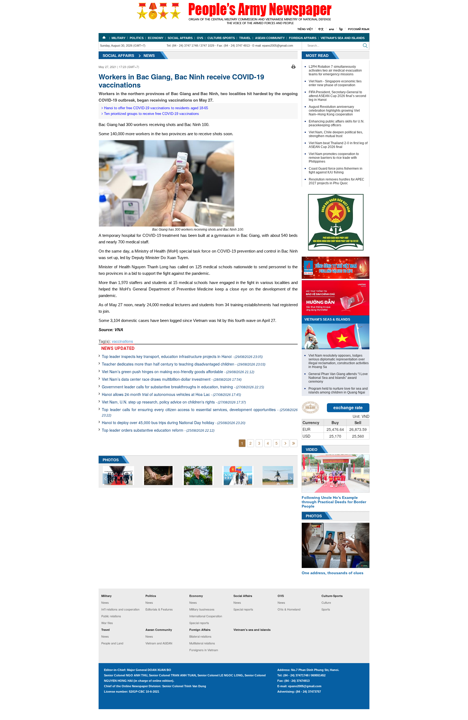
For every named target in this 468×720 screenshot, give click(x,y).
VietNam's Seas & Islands (327, 319)
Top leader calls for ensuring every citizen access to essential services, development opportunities (200, 412)
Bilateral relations (200, 636)
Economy (155, 38)
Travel (245, 38)
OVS (200, 38)
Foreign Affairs (302, 38)
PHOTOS (111, 460)
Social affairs (118, 55)
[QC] (335, 266)
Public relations (111, 616)
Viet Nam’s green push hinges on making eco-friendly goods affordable (178, 371)
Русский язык (358, 29)
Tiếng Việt (305, 29)
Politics (137, 38)
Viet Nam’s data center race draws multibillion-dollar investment (172, 379)
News (149, 55)
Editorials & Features (159, 609)
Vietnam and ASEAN (158, 643)
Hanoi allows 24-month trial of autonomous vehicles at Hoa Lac (171, 394)
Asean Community (270, 38)
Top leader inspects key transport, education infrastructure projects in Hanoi (182, 356)
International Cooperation (205, 616)
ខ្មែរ (341, 29)
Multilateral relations (202, 643)
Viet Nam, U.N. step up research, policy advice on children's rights (174, 402)
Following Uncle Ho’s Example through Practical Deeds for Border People (334, 501)
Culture (326, 602)
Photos (314, 516)
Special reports (199, 623)
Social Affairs (180, 38)
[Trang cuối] (293, 443)
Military (118, 38)
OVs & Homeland (289, 609)
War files (107, 623)
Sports (325, 609)
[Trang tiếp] (285, 443)
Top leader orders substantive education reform (158, 430)
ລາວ (331, 29)
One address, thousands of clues (332, 573)
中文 (321, 29)
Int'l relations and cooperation (120, 609)
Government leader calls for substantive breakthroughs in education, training (183, 386)
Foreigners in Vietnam (203, 650)
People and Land (112, 643)
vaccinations (122, 341)
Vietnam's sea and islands (343, 38)
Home (104, 37)
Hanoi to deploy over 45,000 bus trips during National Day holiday (173, 422)
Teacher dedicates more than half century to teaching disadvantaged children (183, 364)
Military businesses (201, 609)
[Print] (293, 66)
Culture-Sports (221, 38)
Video (311, 449)
